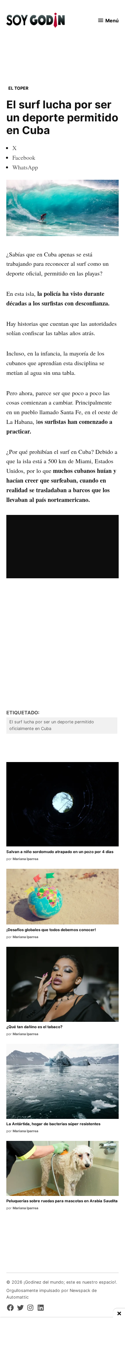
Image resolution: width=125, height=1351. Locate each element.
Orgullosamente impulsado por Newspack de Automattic (51, 1294)
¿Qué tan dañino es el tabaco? (34, 1027)
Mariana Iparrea (25, 859)
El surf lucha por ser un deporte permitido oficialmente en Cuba (51, 725)
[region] (62, 53)
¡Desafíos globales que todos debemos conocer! (51, 929)
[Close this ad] (119, 1313)
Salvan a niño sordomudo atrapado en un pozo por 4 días (59, 851)
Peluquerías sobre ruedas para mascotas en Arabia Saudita (62, 1201)
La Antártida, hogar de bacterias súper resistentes (53, 1124)
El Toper (18, 88)
